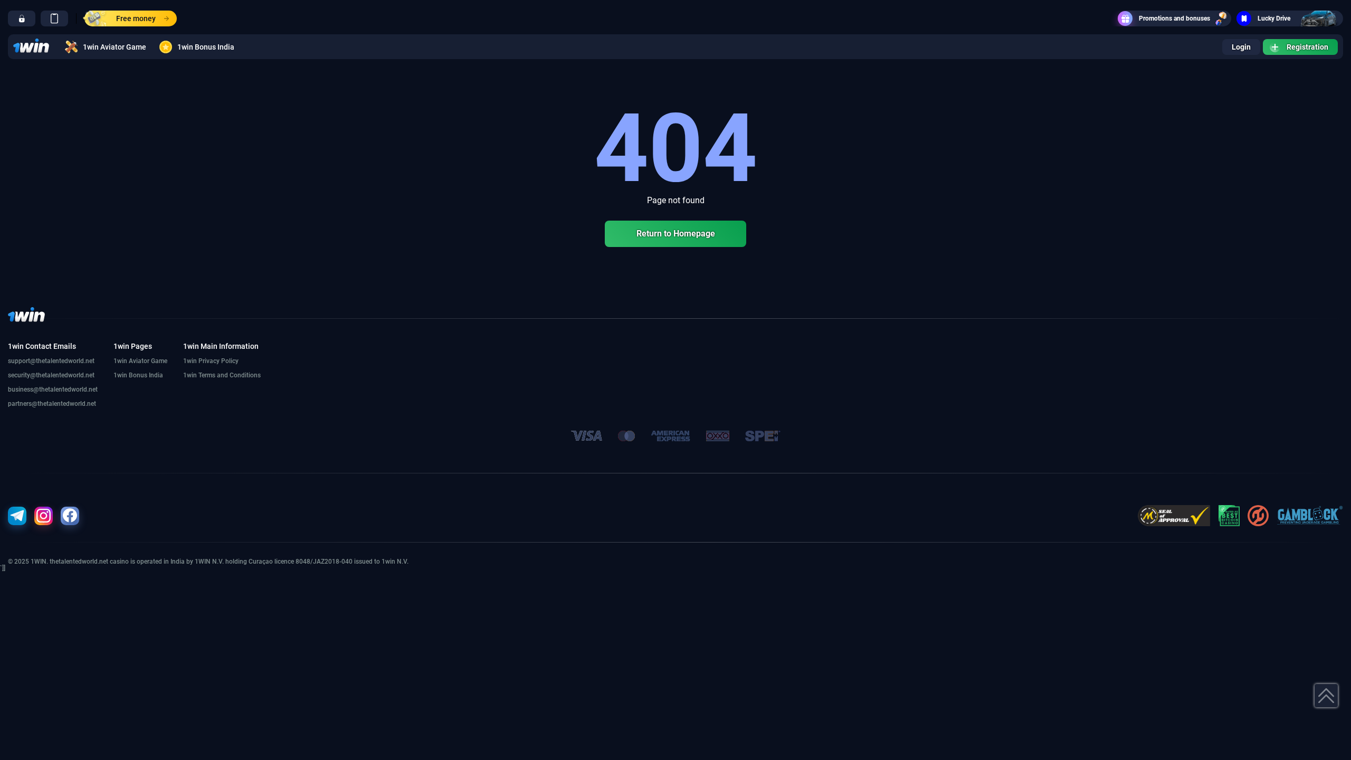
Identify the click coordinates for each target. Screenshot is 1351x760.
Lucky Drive (1274, 18)
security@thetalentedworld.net (51, 375)
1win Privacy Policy (211, 361)
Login (1241, 47)
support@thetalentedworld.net (51, 361)
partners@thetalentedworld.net (52, 403)
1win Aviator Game (114, 47)
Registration (1307, 47)
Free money (136, 18)
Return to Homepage (675, 234)
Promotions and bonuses (1174, 18)
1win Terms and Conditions (222, 375)
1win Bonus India (205, 47)
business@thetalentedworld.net (53, 389)
